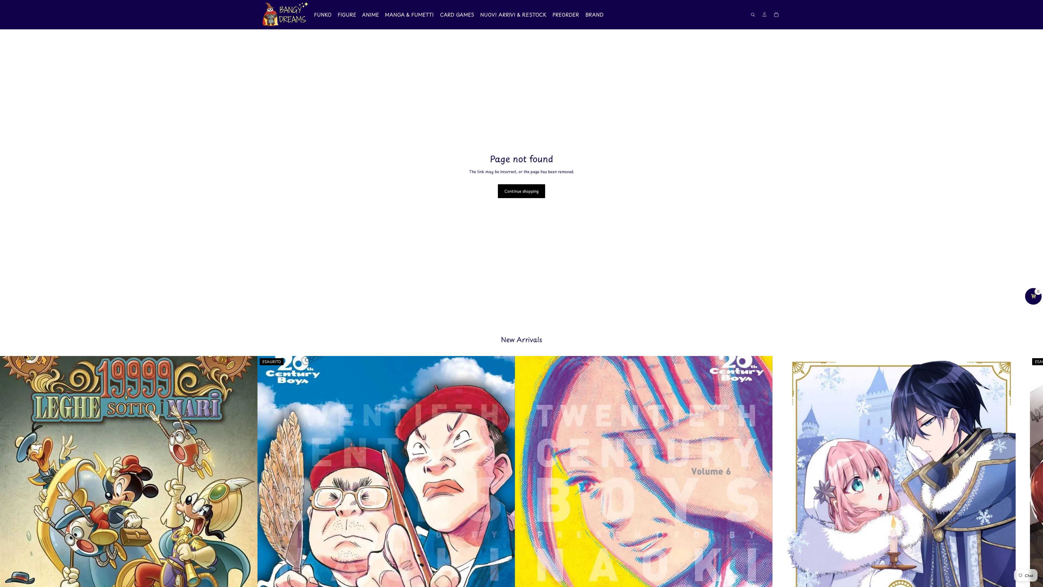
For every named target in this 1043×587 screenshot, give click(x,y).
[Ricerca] (753, 15)
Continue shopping (521, 191)
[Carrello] (776, 15)
